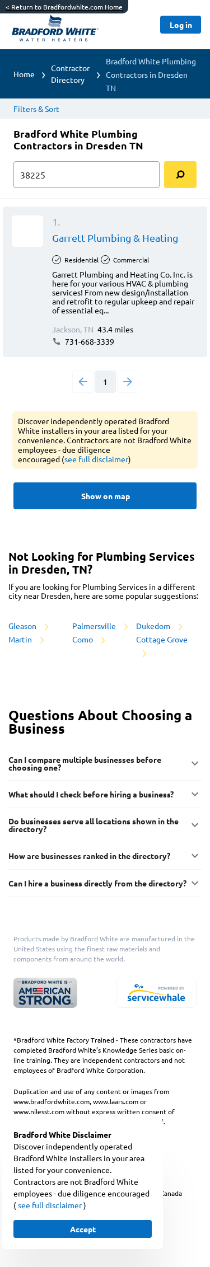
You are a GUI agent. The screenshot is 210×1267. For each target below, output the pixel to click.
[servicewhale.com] (156, 993)
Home (24, 74)
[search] (180, 174)
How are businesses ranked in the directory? (89, 856)
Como (83, 639)
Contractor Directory (70, 74)
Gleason (23, 626)
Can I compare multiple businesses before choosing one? (84, 763)
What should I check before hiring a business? (91, 794)
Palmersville (95, 626)
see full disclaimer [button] (96, 459)
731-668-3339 (88, 341)
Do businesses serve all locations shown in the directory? (93, 825)
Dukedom (154, 626)
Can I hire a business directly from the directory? (97, 883)
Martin (21, 639)
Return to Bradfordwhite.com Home (64, 6)
